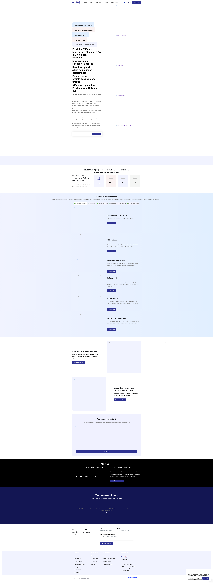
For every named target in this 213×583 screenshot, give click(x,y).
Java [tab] (100, 476)
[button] (72, 509)
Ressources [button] (106, 2)
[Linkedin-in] (133, 580)
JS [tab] (91, 476)
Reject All (198, 578)
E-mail (118, 528)
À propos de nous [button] (114, 2)
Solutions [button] (91, 2)
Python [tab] (86, 476)
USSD (110, 182)
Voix (123, 182)
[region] (198, 575)
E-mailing (135, 182)
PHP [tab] (81, 476)
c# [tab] (95, 476)
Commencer (96, 133)
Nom (101, 528)
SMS (99, 183)
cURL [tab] (76, 476)
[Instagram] (136, 580)
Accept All (206, 578)
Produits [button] (85, 2)
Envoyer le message (106, 543)
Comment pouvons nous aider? (107, 534)
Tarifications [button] (98, 2)
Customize (191, 578)
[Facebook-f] (131, 580)
